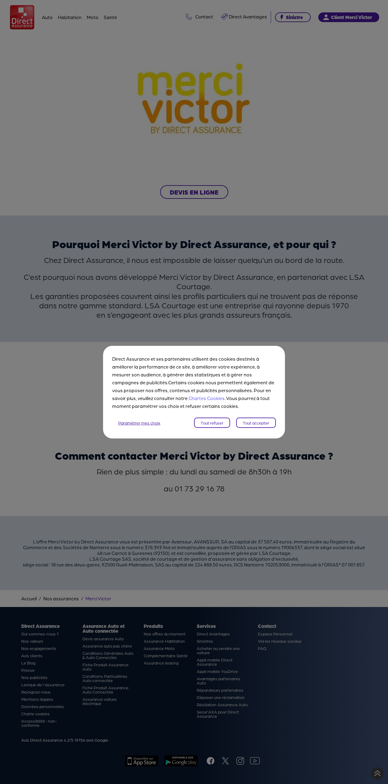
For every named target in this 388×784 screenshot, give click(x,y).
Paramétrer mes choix (139, 422)
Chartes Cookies (207, 398)
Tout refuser (212, 422)
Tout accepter (256, 422)
